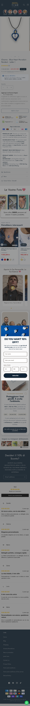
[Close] (27, 327)
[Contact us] (27, 703)
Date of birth (7, 365)
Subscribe (15, 375)
